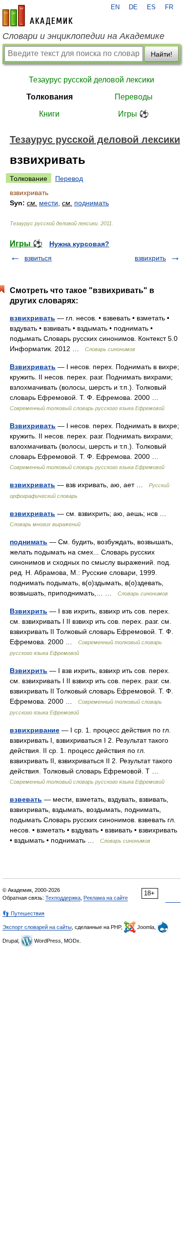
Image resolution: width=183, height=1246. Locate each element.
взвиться (38, 258)
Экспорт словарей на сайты (37, 927)
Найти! (161, 54)
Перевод (69, 178)
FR (169, 7)
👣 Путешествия (23, 913)
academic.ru (37, 15)
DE (133, 7)
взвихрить (150, 258)
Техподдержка (63, 898)
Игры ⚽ (133, 114)
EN (115, 7)
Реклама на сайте (105, 898)
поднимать (91, 203)
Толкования (49, 97)
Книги (49, 114)
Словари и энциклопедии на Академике (83, 36)
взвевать (26, 799)
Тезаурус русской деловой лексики (91, 80)
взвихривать (32, 318)
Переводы (134, 97)
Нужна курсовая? (79, 244)
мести (48, 203)
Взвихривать (33, 367)
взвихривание (35, 730)
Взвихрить (28, 611)
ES (151, 7)
